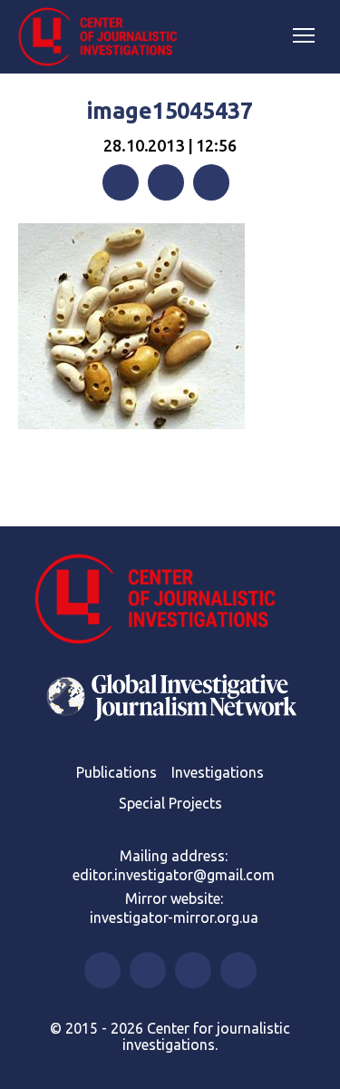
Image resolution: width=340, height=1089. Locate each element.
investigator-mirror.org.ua (174, 917)
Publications (116, 772)
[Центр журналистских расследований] (104, 37)
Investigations (217, 772)
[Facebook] (120, 182)
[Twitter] (166, 182)
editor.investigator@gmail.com (174, 875)
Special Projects (170, 803)
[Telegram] (211, 182)
